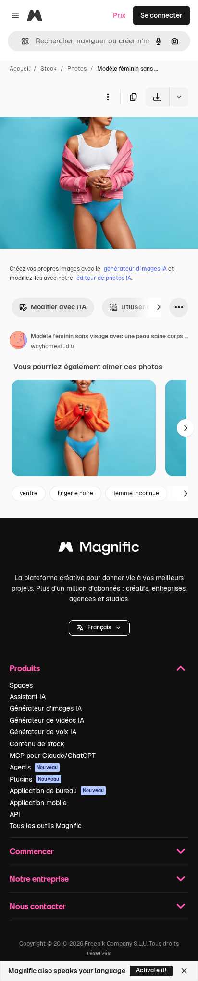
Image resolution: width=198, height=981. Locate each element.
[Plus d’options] (107, 96)
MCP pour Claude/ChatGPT (53, 755)
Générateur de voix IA (43, 732)
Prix (119, 15)
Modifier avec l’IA (59, 307)
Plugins (34, 779)
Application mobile (38, 802)
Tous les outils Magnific (46, 826)
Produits (25, 668)
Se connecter (161, 15)
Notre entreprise (39, 879)
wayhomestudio (52, 346)
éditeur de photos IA (103, 278)
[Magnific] (99, 549)
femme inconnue (136, 493)
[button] (99, 628)
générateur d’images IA (135, 269)
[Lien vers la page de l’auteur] (18, 341)
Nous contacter (38, 906)
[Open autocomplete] (21, 41)
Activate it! (151, 970)
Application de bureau (57, 790)
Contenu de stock (37, 744)
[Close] (184, 971)
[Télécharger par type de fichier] (178, 96)
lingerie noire (75, 493)
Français (99, 627)
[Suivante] (158, 307)
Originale (63, 128)
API (15, 814)
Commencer (32, 851)
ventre (28, 493)
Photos (77, 69)
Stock (48, 69)
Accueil (20, 69)
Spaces (21, 685)
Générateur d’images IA (46, 708)
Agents (34, 767)
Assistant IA (28, 696)
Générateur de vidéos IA (47, 720)
